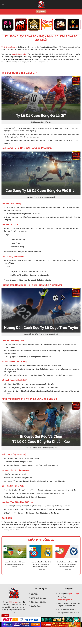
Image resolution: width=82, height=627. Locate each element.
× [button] (73, 281)
